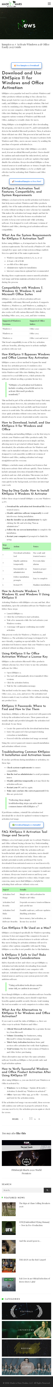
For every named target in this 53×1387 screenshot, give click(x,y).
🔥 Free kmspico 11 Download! (26, 65)
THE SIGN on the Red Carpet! (32, 1259)
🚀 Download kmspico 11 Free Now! (26, 181)
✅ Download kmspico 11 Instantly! (26, 825)
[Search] (47, 1190)
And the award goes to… (30, 1241)
